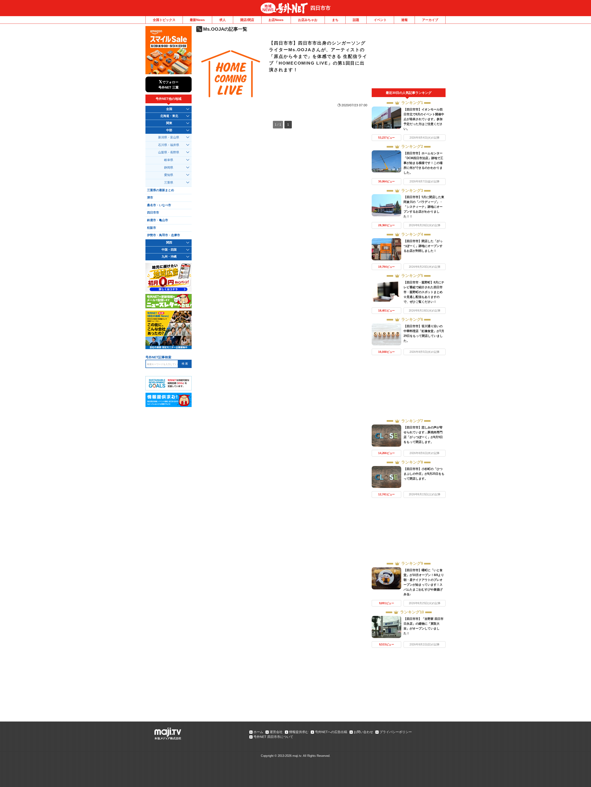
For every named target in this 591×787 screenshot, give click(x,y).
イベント (380, 20)
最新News (197, 20)
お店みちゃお (307, 20)
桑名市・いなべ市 (159, 205)
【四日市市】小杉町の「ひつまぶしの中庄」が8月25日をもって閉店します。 (424, 473)
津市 (150, 197)
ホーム (258, 732)
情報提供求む (298, 732)
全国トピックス (164, 20)
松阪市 (151, 227)
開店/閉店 (247, 20)
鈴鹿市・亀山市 (157, 220)
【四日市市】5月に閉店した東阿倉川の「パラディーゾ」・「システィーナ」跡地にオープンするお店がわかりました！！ (424, 206)
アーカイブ (430, 20)
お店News (275, 20)
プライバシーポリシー (396, 732)
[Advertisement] (409, 57)
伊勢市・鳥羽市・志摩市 (163, 235)
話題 (356, 20)
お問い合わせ (363, 732)
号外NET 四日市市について (273, 737)
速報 (404, 20)
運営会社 (276, 732)
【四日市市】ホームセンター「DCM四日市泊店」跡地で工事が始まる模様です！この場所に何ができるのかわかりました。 (423, 162)
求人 (222, 20)
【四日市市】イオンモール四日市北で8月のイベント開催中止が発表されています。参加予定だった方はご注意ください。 (424, 119)
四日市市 (320, 8)
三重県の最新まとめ (160, 190)
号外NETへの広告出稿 (331, 732)
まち (335, 20)
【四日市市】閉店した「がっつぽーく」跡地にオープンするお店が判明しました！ (423, 245)
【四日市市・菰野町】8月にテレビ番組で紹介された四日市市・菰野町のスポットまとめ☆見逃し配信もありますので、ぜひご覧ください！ (424, 292)
